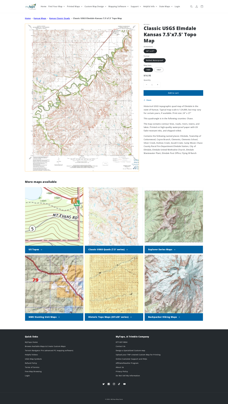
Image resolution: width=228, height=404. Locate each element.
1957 (159, 69)
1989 (148, 69)
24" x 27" (150, 51)
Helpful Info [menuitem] (149, 6)
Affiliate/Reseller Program (127, 363)
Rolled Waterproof (154, 60)
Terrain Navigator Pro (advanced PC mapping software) (49, 350)
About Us (120, 367)
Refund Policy (31, 363)
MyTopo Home (31, 342)
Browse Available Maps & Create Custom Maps (45, 346)
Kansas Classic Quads (59, 18)
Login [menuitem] (177, 6)
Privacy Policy (122, 371)
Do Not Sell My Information (128, 375)
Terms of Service (32, 367)
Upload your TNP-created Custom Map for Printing (138, 355)
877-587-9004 (121, 342)
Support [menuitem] (135, 6)
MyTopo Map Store (117, 399)
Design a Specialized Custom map (130, 350)
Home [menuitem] (43, 6)
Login (27, 375)
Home (28, 18)
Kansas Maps (40, 18)
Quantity (147, 80)
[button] (191, 6)
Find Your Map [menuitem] (55, 6)
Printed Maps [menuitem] (73, 6)
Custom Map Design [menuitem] (94, 6)
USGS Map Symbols (33, 359)
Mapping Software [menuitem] (117, 6)
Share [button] (148, 100)
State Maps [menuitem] (164, 6)
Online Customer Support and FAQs (131, 359)
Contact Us (120, 346)
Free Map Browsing (33, 371)
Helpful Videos (31, 355)
